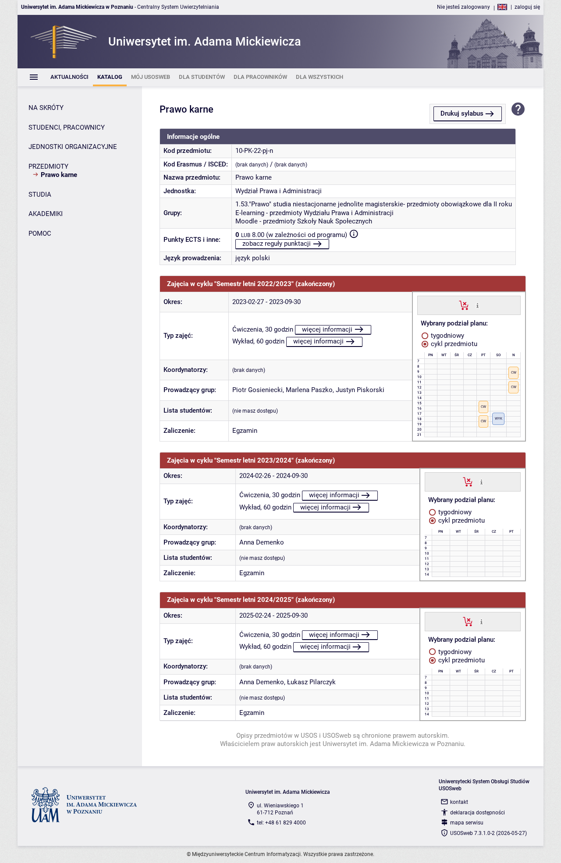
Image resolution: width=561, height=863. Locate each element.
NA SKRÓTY (46, 108)
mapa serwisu (466, 823)
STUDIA (39, 194)
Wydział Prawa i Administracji (278, 191)
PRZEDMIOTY (48, 166)
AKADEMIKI (45, 214)
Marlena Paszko (309, 390)
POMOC (39, 233)
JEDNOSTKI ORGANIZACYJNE (72, 147)
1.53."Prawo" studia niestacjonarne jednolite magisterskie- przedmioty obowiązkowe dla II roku (373, 204)
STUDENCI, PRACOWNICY (66, 127)
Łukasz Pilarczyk (311, 682)
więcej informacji (327, 329)
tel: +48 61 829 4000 (281, 823)
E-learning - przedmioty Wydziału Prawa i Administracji (314, 213)
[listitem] (69, 77)
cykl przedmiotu (453, 344)
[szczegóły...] (477, 305)
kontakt (459, 802)
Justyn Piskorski (360, 390)
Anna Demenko (261, 542)
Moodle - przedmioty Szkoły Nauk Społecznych (303, 221)
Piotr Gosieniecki (257, 390)
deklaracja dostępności (477, 813)
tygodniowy (446, 336)
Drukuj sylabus (461, 113)
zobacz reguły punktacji (276, 244)
